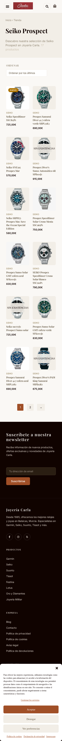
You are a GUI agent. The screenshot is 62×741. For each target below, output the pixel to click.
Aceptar (31, 709)
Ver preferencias (31, 728)
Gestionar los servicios (30, 700)
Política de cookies (14, 736)
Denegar (31, 719)
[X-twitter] (27, 537)
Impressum (50, 736)
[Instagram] (18, 537)
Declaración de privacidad (34, 736)
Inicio (8, 20)
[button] (57, 668)
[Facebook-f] (9, 537)
